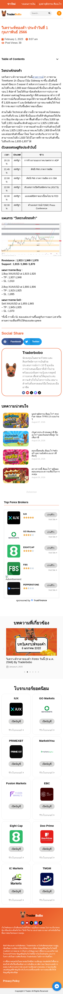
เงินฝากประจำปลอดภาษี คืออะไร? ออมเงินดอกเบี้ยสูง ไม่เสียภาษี (45, 435)
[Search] (49, 13)
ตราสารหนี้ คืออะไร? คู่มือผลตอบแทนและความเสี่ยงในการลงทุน (46, 471)
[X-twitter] (31, 923)
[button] (57, 59)
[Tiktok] (39, 392)
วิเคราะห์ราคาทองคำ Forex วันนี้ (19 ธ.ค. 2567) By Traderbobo (30, 660)
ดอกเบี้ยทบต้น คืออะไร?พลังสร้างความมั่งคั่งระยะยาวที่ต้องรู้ (44, 453)
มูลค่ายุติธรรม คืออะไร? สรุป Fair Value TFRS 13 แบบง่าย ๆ (45, 416)
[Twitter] (31, 392)
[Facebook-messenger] (56, 986)
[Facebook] (23, 392)
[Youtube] (27, 392)
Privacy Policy (11, 981)
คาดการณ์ (38, 77)
